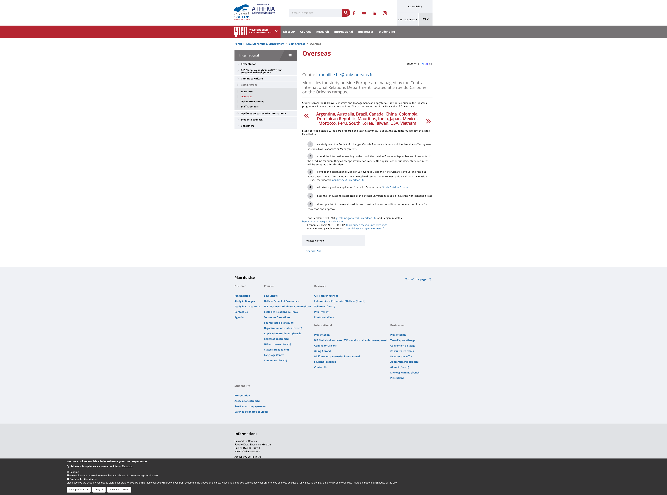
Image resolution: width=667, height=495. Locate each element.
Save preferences (78, 489)
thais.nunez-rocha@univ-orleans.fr (366, 225)
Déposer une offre (401, 356)
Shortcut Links (406, 19)
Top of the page (415, 279)
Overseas (246, 96)
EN (424, 19)
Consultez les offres (402, 351)
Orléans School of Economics (281, 301)
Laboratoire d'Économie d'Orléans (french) (339, 301)
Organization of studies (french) (283, 328)
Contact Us (247, 125)
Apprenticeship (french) (404, 361)
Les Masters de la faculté (279, 322)
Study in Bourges (244, 301)
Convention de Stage (402, 345)
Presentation (248, 64)
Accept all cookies (119, 489)
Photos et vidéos (324, 317)
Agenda (239, 317)
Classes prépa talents (276, 349)
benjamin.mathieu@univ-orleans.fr (322, 221)
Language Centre (274, 355)
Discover (289, 32)
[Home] (241, 11)
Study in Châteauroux (247, 306)
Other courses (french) (277, 344)
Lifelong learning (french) (405, 372)
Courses (305, 32)
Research (322, 32)
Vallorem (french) (324, 306)
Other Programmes (252, 101)
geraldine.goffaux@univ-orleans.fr (356, 218)
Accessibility (415, 6)
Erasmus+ (247, 91)
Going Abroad (297, 43)
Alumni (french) (399, 367)
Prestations (397, 378)
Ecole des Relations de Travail (281, 311)
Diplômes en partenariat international (263, 113)
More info (127, 466)
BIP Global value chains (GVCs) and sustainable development (261, 71)
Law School (271, 295)
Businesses (365, 32)
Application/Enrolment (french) (283, 333)
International (343, 32)
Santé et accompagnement (250, 406)
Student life (387, 32)
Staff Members (250, 106)
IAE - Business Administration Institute (287, 306)
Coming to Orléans (252, 78)
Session (74, 472)
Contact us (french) (275, 360)
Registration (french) (276, 338)
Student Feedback (252, 119)
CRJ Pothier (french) (326, 295)
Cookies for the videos (83, 479)
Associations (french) (247, 401)
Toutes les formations (277, 317)
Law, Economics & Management (265, 43)
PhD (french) (321, 311)
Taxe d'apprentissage (402, 340)
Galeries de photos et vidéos (251, 411)
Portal (238, 43)
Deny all (98, 489)
